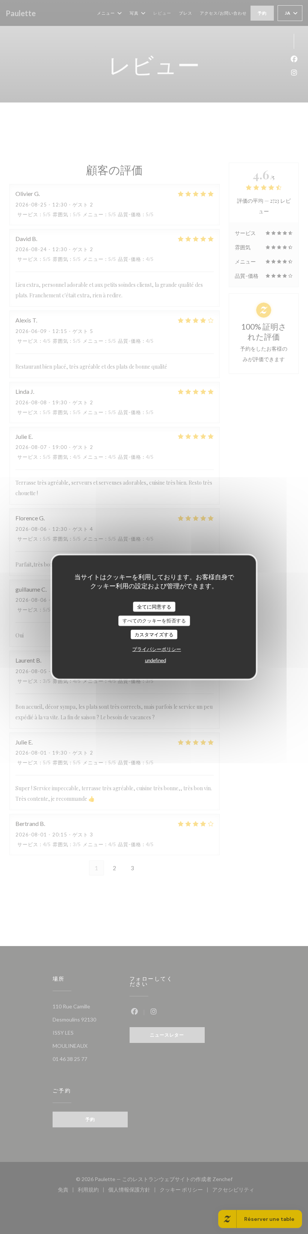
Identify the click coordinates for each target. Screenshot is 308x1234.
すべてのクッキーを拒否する (154, 621)
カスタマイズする (154, 634)
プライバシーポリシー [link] (156, 649)
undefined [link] (155, 660)
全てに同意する (154, 606)
